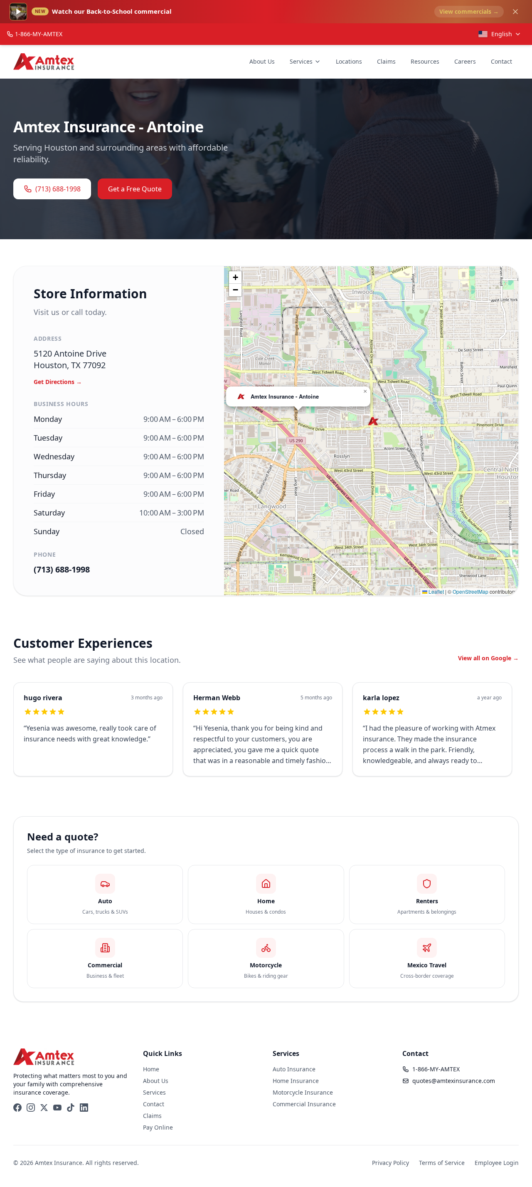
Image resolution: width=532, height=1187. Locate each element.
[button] (373, 421)
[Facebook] (17, 1107)
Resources (425, 61)
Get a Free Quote (135, 188)
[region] (266, 734)
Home (151, 1069)
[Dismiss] (515, 11)
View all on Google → (488, 658)
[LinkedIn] (84, 1107)
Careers (465, 61)
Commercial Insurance (304, 1104)
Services (301, 61)
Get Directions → (58, 382)
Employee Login (497, 1163)
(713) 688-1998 (58, 188)
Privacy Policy (390, 1163)
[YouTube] (57, 1107)
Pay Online (158, 1127)
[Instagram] (31, 1107)
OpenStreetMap (470, 591)
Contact (501, 61)
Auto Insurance (294, 1069)
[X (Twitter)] (44, 1107)
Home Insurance (296, 1081)
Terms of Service (442, 1163)
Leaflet (435, 591)
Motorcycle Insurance (303, 1092)
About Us (262, 61)
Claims (386, 61)
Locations (349, 61)
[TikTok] (70, 1107)
